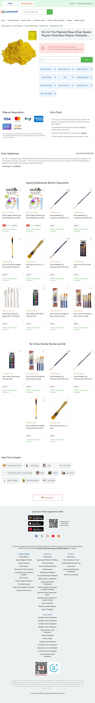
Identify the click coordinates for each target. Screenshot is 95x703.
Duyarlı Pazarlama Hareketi (48, 575)
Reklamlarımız (48, 569)
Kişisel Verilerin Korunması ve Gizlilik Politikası (47, 588)
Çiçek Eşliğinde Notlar (24, 560)
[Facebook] (36, 536)
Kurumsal (47, 554)
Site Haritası (23, 578)
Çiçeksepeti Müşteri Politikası (47, 560)
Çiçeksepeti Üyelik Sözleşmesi (47, 583)
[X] (42, 536)
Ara (50, 12)
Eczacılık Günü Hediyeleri (47, 651)
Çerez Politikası (47, 603)
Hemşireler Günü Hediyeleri (47, 648)
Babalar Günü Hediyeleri (47, 627)
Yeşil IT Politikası (47, 609)
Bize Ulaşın (71, 557)
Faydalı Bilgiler (24, 554)
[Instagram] (47, 536)
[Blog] (58, 536)
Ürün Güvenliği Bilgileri (85, 153)
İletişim (71, 554)
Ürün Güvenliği (47, 563)
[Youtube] (53, 536)
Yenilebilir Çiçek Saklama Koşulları (24, 573)
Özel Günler (23, 566)
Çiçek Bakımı (23, 557)
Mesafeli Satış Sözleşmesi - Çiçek (47, 593)
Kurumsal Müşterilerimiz (47, 566)
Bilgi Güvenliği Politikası (47, 606)
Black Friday (47, 638)
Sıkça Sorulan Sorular (71, 560)
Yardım (72, 3)
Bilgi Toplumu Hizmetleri (47, 579)
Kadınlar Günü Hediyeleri (47, 621)
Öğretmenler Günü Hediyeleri (47, 631)
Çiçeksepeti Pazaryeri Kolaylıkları (71, 570)
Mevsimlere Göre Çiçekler (23, 569)
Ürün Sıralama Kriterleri (24, 581)
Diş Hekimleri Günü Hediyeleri (48, 655)
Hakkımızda (47, 557)
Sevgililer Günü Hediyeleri (47, 617)
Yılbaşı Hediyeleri (47, 635)
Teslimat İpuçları (24, 584)
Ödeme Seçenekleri (71, 575)
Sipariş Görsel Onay (24, 590)
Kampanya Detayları (47, 572)
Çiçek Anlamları (24, 563)
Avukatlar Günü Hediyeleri (47, 645)
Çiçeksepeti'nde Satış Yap (84, 3)
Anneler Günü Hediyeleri (47, 624)
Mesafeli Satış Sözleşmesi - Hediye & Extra (47, 599)
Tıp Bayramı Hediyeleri (47, 642)
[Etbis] (41, 669)
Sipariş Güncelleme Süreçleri (24, 587)
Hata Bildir (48, 497)
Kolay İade (71, 566)
